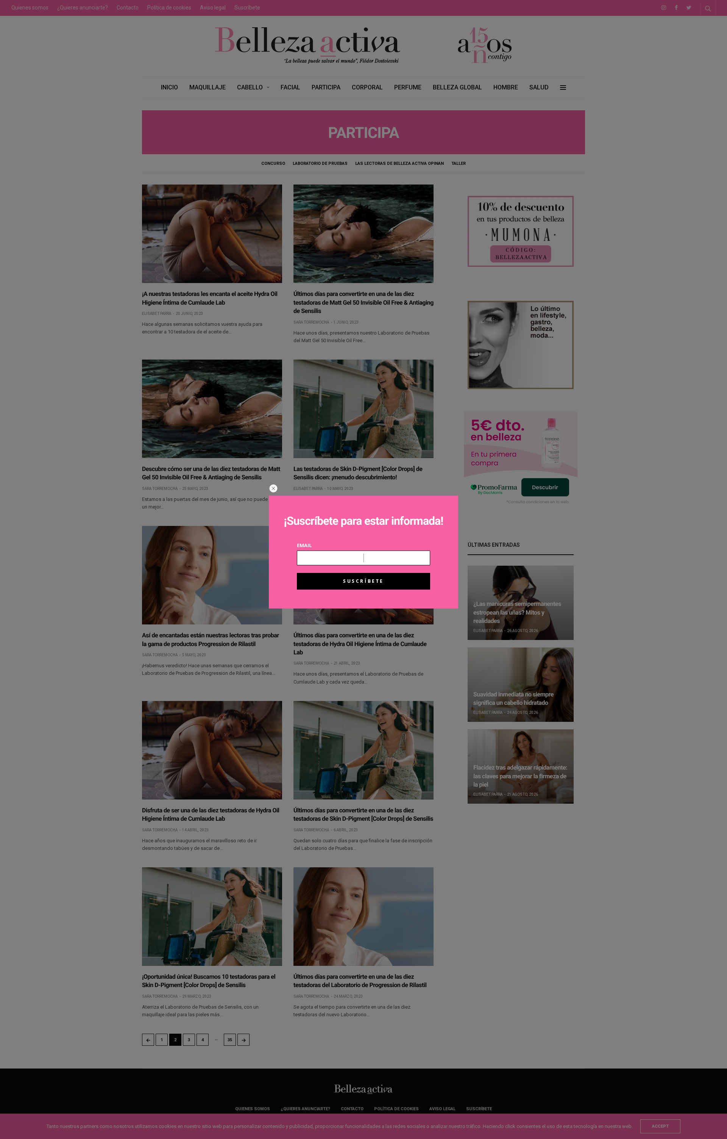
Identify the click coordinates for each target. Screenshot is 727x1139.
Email (304, 545)
